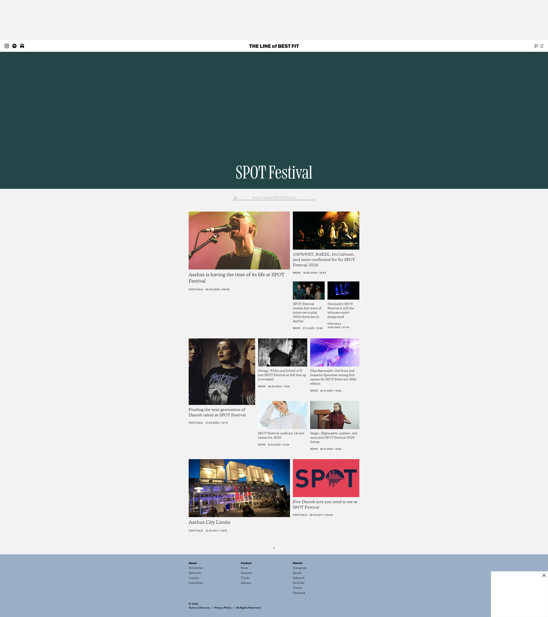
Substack (299, 578)
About (193, 563)
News (297, 272)
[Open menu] (541, 46)
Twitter (298, 588)
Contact (194, 578)
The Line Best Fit (274, 46)
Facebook (299, 593)
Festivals (196, 289)
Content (246, 563)
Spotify (297, 573)
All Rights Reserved (248, 607)
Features (246, 573)
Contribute (196, 583)
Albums (246, 583)
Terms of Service (199, 607)
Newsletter (196, 568)
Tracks (245, 578)
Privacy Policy (222, 607)
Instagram (300, 568)
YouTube (299, 583)
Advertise (195, 573)
